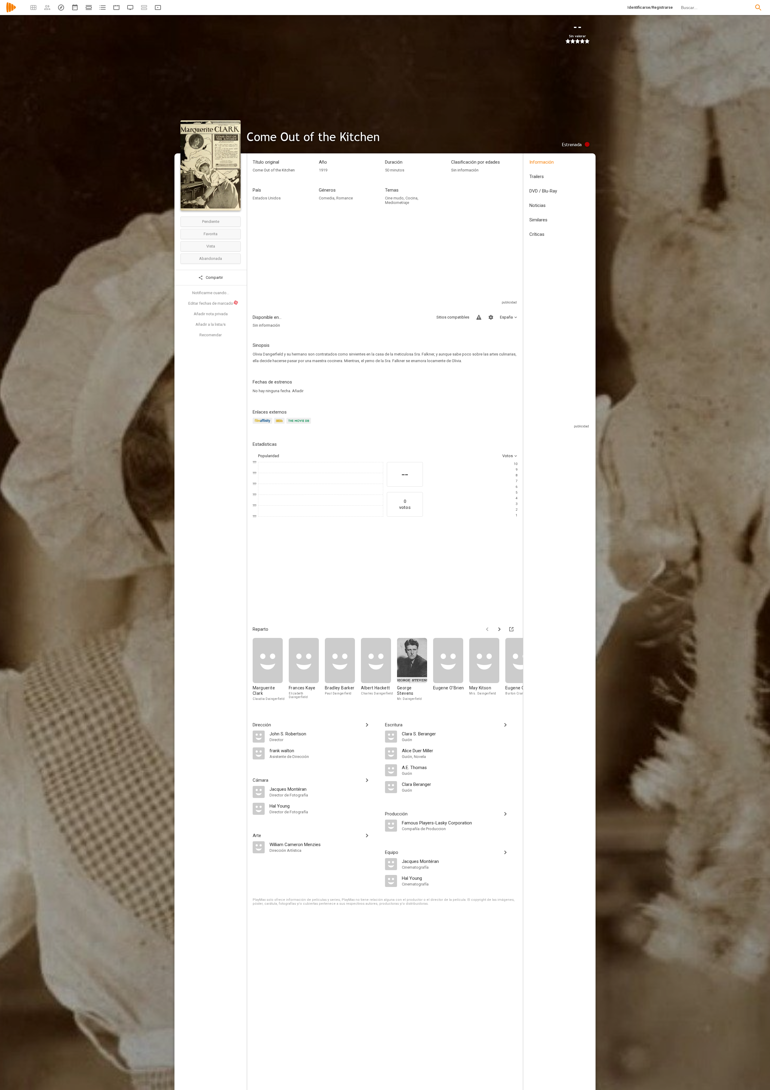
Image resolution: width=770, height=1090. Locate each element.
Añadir (297, 391)
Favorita (210, 234)
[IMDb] (280, 424)
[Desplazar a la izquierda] (487, 629)
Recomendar (210, 335)
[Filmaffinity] (263, 424)
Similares (538, 220)
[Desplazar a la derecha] (499, 629)
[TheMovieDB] (299, 424)
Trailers (536, 176)
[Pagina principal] (11, 11)
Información (541, 162)
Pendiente (210, 221)
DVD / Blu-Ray (543, 191)
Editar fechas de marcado (213, 303)
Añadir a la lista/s (211, 324)
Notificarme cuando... (210, 293)
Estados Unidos (267, 198)
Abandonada (210, 258)
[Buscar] (758, 7)
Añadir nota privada (211, 314)
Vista (210, 246)
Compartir (214, 277)
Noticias (537, 205)
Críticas (536, 234)
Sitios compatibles (452, 317)
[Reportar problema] (479, 317)
